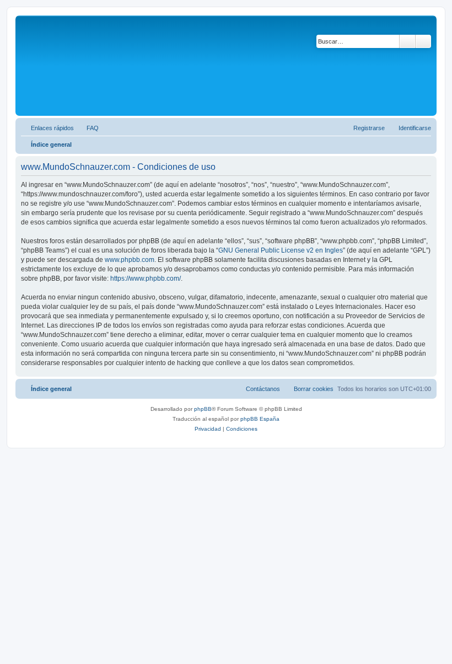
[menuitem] (88, 128)
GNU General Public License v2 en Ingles (280, 250)
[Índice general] (65, 65)
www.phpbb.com (129, 260)
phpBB (203, 409)
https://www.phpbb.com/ (145, 278)
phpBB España (259, 419)
